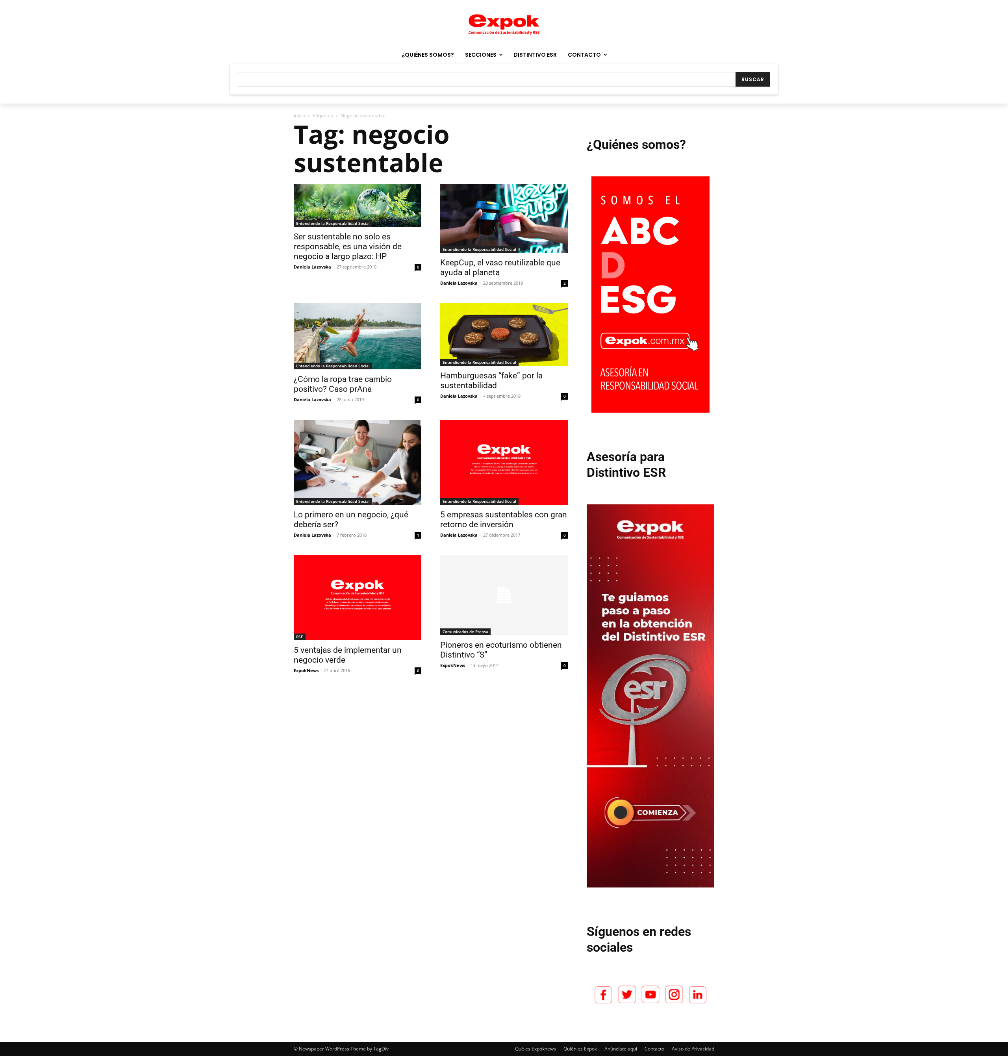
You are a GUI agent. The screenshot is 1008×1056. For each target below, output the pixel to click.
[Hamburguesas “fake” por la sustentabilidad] (504, 334)
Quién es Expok (580, 1048)
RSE (299, 636)
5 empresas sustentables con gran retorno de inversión (503, 519)
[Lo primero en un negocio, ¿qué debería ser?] (357, 462)
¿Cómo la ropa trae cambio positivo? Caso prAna (343, 384)
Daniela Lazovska (312, 267)
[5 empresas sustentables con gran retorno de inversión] (504, 462)
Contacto (654, 1048)
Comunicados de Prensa (465, 631)
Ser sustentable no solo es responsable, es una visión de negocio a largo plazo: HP (348, 246)
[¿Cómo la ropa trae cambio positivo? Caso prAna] (357, 336)
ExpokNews (306, 670)
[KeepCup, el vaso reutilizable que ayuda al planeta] (504, 218)
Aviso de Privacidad (693, 1048)
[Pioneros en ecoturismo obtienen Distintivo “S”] (504, 595)
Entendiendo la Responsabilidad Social (333, 223)
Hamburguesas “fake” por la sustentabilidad (491, 380)
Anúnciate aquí (620, 1048)
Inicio (299, 115)
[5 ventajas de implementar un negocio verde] (357, 597)
